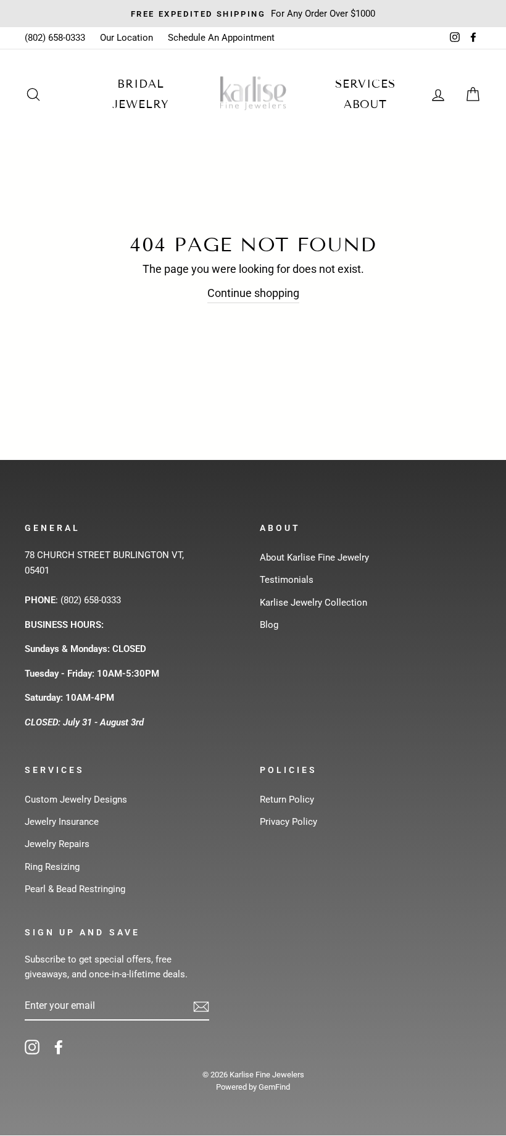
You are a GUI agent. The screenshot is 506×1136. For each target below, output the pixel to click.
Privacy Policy (288, 821)
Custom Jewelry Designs (76, 799)
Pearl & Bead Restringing (75, 889)
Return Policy (287, 799)
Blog (269, 624)
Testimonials (286, 579)
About (366, 104)
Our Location (126, 37)
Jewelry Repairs (57, 844)
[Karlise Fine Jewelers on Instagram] (32, 1047)
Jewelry (140, 104)
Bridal (140, 84)
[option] (253, 13)
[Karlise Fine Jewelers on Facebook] (58, 1047)
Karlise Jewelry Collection (313, 602)
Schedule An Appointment (221, 37)
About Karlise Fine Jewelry (314, 557)
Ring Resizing (52, 866)
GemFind (274, 1087)
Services (365, 84)
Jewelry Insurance (62, 821)
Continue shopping (253, 292)
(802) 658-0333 (55, 37)
